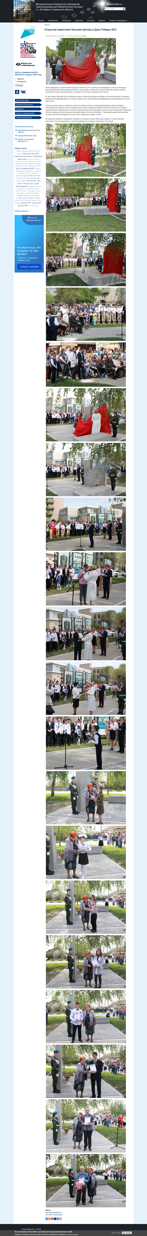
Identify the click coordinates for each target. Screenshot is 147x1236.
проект (26, 196)
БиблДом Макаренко (23, 156)
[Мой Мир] (52, 1219)
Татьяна (83, 36)
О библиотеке (53, 20)
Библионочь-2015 (34, 161)
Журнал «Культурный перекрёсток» (26, 140)
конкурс (20, 196)
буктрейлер (21, 193)
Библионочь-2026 (34, 166)
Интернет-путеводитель (118, 20)
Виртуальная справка (25, 127)
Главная (41, 20)
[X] (55, 1219)
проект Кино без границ (23, 200)
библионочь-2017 (22, 191)
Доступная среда (22, 100)
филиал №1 (26, 203)
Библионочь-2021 (34, 164)
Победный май (21, 178)
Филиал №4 (31, 181)
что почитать (33, 206)
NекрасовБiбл (27, 1229)
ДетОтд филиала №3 (25, 168)
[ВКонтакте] (47, 1219)
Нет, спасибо (127, 1233)
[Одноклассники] (49, 1219)
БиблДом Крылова (30, 154)
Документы (66, 20)
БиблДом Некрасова (53, 1212)
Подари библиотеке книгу (27, 136)
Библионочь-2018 (22, 164)
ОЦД (25, 176)
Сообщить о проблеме (29, 267)
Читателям (79, 20)
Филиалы (101, 20)
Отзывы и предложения (25, 113)
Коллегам (90, 20)
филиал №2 (37, 203)
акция (31, 186)
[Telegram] (61, 1219)
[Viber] (58, 1219)
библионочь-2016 (33, 189)
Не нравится (21, 81)
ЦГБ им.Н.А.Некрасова (54, 1215)
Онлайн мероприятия (24, 118)
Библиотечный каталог (24, 105)
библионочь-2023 (34, 191)
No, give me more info (72, 1234)
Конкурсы (20, 109)
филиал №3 (23, 206)
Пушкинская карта (33, 178)
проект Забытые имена (31, 198)
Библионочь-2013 (33, 159)
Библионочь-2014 (22, 161)
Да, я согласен (116, 1233)
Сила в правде (21, 181)
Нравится (20, 79)
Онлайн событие (33, 176)
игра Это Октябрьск (32, 193)
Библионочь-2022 (22, 166)
